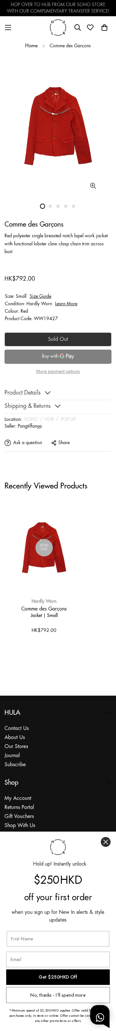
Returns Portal (19, 807)
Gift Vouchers (19, 816)
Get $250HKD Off (58, 977)
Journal (12, 755)
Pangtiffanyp (30, 426)
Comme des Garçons (44, 608)
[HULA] (58, 27)
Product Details (23, 393)
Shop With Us (20, 825)
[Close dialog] (106, 842)
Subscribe (15, 765)
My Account (18, 798)
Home (31, 46)
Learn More (66, 304)
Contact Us (17, 728)
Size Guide (40, 296)
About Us (15, 737)
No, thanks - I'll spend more (57, 995)
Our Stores (16, 746)
